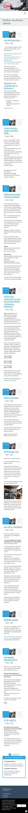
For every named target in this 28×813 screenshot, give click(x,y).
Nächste (16, 754)
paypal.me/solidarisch (10, 251)
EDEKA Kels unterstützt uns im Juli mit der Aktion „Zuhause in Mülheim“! (12, 301)
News (12, 43)
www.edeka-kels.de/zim (11, 380)
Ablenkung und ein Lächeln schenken (12, 195)
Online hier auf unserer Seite (11, 636)
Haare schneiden (11, 398)
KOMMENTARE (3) (8, 108)
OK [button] (21, 805)
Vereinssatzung (6, 793)
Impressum (5, 795)
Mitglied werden (11, 620)
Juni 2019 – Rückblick (13, 527)
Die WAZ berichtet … (13, 40)
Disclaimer (5, 797)
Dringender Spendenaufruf (10, 658)
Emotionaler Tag (11, 451)
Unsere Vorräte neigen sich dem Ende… (11, 130)
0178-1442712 (10, 720)
